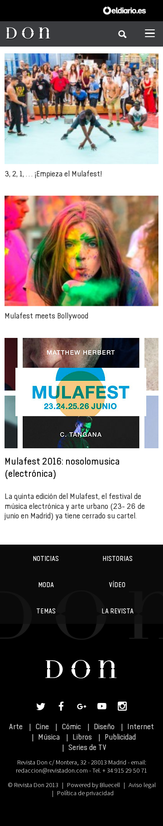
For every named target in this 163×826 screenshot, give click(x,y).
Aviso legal (142, 785)
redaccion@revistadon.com (52, 770)
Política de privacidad (85, 793)
